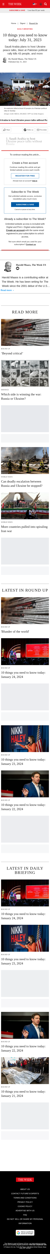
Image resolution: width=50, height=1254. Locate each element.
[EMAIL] (18, 268)
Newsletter (43, 130)
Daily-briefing (25, 29)
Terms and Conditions (25, 1198)
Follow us (30, 130)
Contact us (31, 244)
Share (8, 130)
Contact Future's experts (25, 1193)
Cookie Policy (25, 1206)
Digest (22, 23)
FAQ (25, 1215)
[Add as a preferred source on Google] (25, 1233)
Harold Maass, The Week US (23, 59)
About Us (25, 1189)
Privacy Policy (25, 1202)
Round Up (33, 23)
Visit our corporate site (38, 1245)
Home (13, 23)
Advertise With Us (25, 1211)
